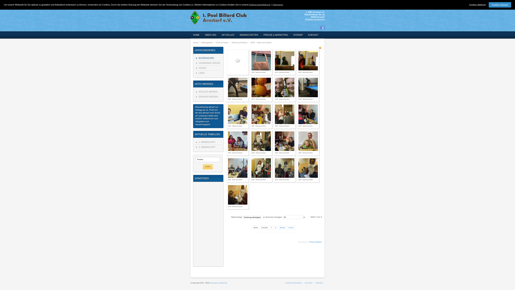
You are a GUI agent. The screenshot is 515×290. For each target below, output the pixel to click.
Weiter (282, 227)
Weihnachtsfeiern (240, 42)
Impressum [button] (278, 5)
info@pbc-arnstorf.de (315, 19)
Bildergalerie (207, 42)
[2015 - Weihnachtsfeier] (261, 70)
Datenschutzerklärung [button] (259, 5)
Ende (291, 227)
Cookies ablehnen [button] (477, 5)
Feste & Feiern (222, 42)
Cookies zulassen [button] (500, 5)
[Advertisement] (208, 224)
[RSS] (320, 48)
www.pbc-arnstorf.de (218, 283)
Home (195, 42)
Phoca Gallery (315, 242)
